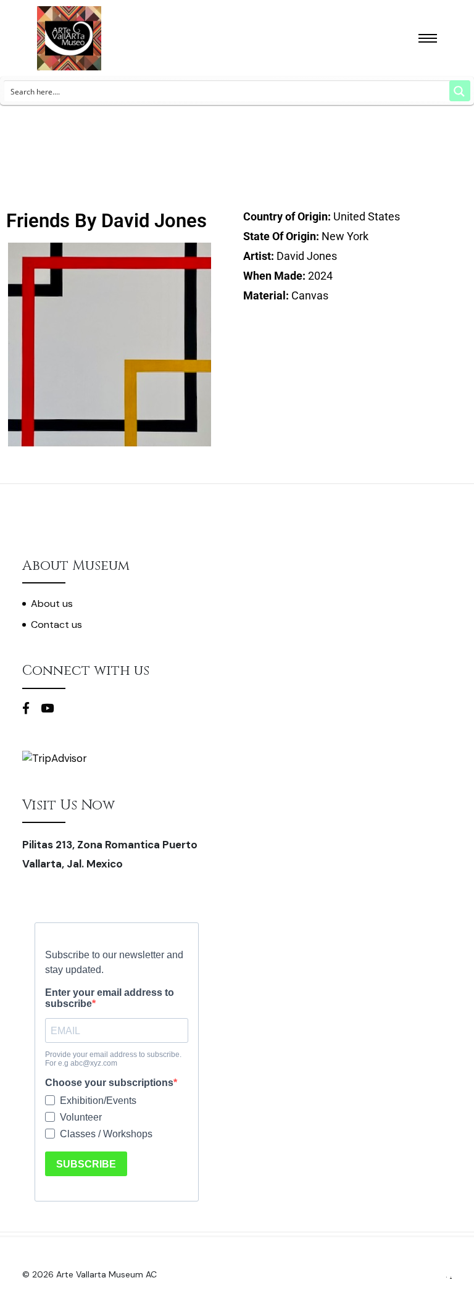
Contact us (56, 624)
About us (52, 603)
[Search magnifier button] (459, 90)
